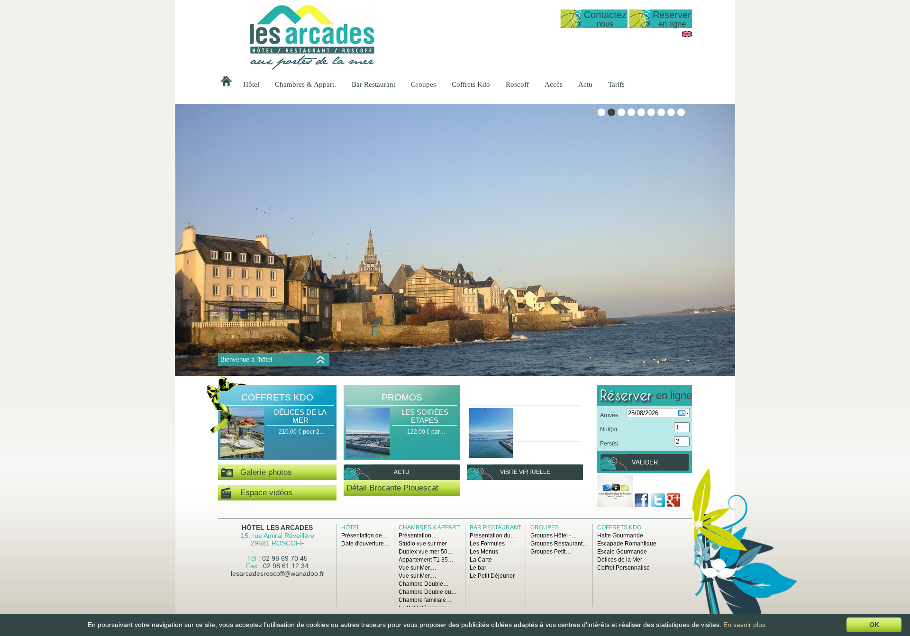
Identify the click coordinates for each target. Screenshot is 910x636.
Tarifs (616, 84)
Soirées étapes (524, 397)
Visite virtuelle (525, 472)
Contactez (605, 18)
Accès (554, 84)
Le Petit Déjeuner (492, 575)
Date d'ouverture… (365, 543)
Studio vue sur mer (423, 543)
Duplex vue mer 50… (426, 551)
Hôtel (251, 84)
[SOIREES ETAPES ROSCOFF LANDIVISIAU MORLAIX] (491, 433)
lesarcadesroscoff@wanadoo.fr (277, 573)
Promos (402, 397)
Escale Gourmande (622, 551)
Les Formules (487, 543)
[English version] (687, 35)
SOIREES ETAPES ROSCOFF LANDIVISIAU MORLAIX (548, 424)
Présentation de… (364, 535)
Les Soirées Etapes (424, 416)
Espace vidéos (261, 492)
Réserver (672, 18)
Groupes (423, 84)
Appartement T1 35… (426, 559)
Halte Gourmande (620, 535)
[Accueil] (312, 67)
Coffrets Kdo (471, 84)
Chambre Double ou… (428, 592)
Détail (356, 487)
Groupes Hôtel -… (553, 535)
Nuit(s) (608, 429)
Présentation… (418, 535)
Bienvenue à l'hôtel (246, 359)
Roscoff (517, 84)
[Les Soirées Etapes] (368, 433)
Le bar (478, 567)
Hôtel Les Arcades (277, 527)
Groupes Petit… (550, 551)
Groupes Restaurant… (559, 543)
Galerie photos (262, 472)
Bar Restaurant (373, 84)
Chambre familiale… (425, 600)
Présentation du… (493, 535)
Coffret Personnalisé (623, 567)
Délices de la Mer (300, 416)
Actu (585, 84)
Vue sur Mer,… (418, 567)
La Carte (481, 559)
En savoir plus (744, 624)
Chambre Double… (424, 584)
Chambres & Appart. (305, 84)
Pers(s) (609, 443)
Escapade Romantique (626, 543)
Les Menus (484, 551)
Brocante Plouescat (403, 487)
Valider (645, 462)
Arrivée (609, 415)
